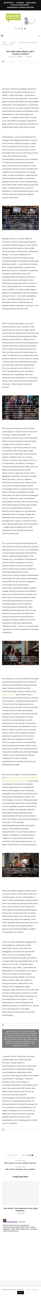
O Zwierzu (20, 3)
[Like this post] (23, 1155)
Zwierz (20, 57)
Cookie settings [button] (31, 1289)
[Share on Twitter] (28, 1155)
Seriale (12, 42)
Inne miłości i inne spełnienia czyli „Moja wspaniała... (20, 1209)
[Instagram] (18, 28)
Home (4, 42)
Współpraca (9, 3)
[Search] (39, 36)
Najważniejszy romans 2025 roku (20, 7)
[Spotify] (25, 28)
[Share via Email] (32, 1155)
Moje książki (31, 3)
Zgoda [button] (21, 1293)
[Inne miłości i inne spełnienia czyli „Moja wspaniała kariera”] (20, 1193)
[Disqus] (20, 1244)
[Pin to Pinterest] (30, 1155)
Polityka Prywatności (20, 5)
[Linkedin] (21, 28)
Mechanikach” (9, 694)
